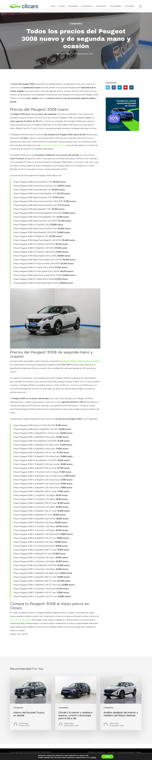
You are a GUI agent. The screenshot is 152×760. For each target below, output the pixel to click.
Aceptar (107, 756)
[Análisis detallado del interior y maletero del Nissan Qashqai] (120, 703)
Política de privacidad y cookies (129, 752)
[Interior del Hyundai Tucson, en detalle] (30, 703)
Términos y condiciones (96, 752)
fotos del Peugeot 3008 (20, 620)
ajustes (93, 758)
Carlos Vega (65, 54)
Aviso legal (111, 752)
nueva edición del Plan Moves (54, 145)
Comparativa (76, 24)
